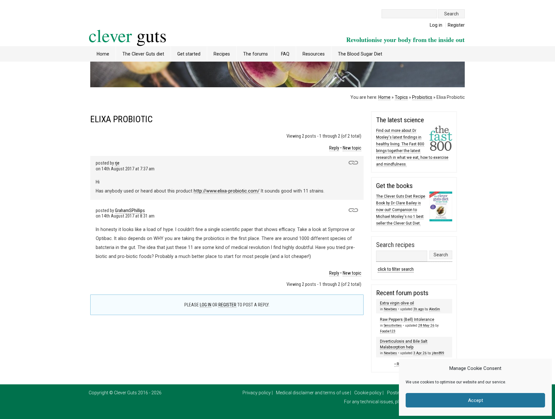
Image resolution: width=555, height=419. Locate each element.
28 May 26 (426, 325)
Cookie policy (368, 392)
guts (128, 35)
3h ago (418, 309)
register (227, 304)
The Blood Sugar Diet (360, 53)
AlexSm (434, 309)
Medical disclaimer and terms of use (312, 392)
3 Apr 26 (420, 353)
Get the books (394, 186)
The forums (255, 53)
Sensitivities (393, 325)
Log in (436, 25)
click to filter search (396, 269)
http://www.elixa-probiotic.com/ (227, 190)
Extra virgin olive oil (397, 303)
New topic (352, 148)
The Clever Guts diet (143, 53)
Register (456, 25)
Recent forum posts (402, 293)
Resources (314, 53)
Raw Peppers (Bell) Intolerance (407, 319)
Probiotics (422, 97)
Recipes (222, 53)
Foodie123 (387, 331)
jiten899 (438, 353)
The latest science (400, 120)
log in (205, 304)
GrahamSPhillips (130, 210)
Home (103, 53)
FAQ (285, 53)
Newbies (390, 309)
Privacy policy (256, 392)
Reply (334, 148)
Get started (188, 53)
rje (117, 163)
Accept (475, 400)
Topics (401, 97)
